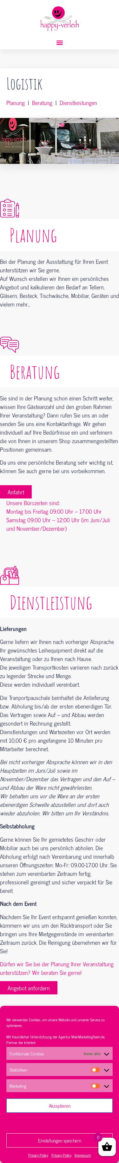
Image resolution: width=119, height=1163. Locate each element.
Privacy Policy (38, 1155)
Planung (15, 102)
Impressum (83, 1155)
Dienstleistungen (78, 102)
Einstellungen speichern (59, 1140)
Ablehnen (59, 1123)
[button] (59, 42)
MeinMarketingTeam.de (87, 1037)
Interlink (30, 1042)
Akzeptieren (59, 1106)
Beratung (42, 102)
